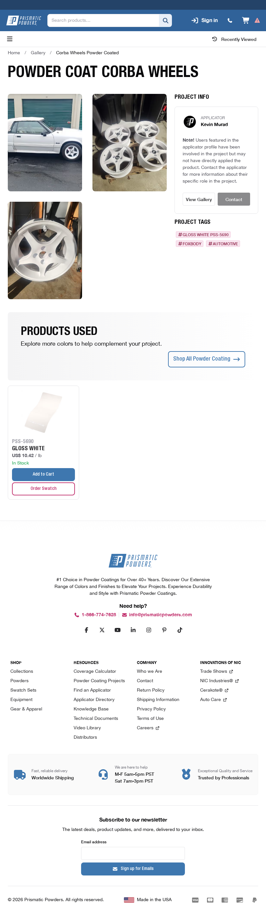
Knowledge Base (91, 709)
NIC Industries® (216, 681)
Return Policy (150, 690)
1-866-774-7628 (99, 614)
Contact (233, 199)
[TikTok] (179, 629)
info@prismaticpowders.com (160, 614)
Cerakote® (211, 690)
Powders (19, 681)
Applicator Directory (94, 699)
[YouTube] (117, 629)
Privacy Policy (151, 709)
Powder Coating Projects (99, 681)
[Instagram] (148, 629)
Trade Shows (213, 671)
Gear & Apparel (26, 709)
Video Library (87, 728)
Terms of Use (150, 718)
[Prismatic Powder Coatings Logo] (24, 20)
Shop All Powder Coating (201, 359)
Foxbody (192, 243)
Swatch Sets (23, 690)
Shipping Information (158, 699)
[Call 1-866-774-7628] (230, 20)
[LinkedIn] (133, 629)
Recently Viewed (239, 39)
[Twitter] (101, 629)
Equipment (21, 699)
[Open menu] (10, 39)
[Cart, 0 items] (251, 20)
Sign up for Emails (137, 869)
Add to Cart (43, 474)
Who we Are (149, 671)
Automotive (225, 243)
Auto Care (210, 699)
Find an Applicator (92, 690)
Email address (93, 841)
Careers (145, 728)
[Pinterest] (164, 629)
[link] (87, 53)
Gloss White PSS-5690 (206, 234)
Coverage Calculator (95, 671)
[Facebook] (86, 629)
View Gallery (199, 199)
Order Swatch (43, 489)
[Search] (165, 20)
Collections (21, 671)
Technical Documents (96, 718)
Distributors (85, 737)
